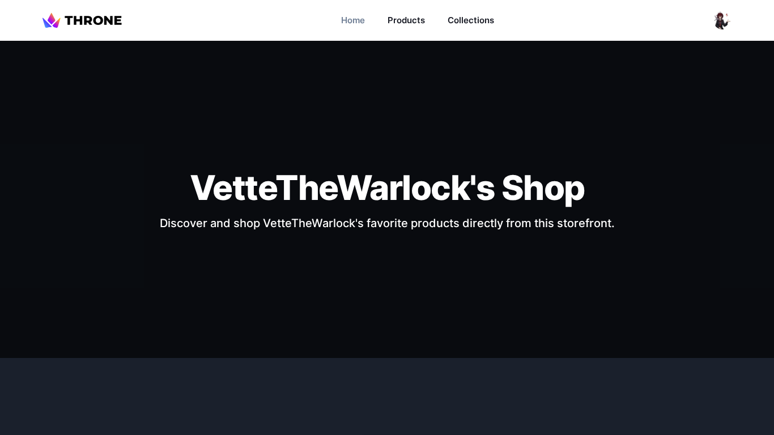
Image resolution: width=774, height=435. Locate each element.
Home (353, 20)
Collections (471, 20)
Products (406, 20)
